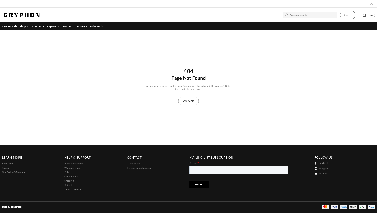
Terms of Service (72, 189)
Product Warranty (73, 163)
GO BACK (188, 101)
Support (6, 167)
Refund (68, 185)
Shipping (69, 180)
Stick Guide (8, 163)
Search (347, 15)
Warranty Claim (72, 167)
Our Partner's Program (13, 172)
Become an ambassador (139, 167)
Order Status (71, 176)
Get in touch (133, 163)
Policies (68, 172)
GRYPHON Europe (21, 15)
